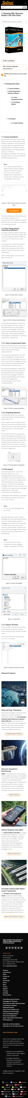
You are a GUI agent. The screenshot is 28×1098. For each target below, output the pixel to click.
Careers (5, 987)
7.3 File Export (11, 119)
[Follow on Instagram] (15, 948)
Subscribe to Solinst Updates (11, 1024)
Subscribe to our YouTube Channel (13, 1026)
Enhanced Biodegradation (10, 1014)
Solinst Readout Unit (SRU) (12, 830)
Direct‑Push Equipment (10, 1016)
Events (5, 982)
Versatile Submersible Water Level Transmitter (13, 890)
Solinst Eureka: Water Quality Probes (14, 1003)
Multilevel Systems (8, 1007)
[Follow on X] (18, 948)
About (4, 974)
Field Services (7, 972)
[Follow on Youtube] (21, 948)
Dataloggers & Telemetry (10, 1001)
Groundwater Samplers (10, 1005)
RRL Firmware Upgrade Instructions (10, 67)
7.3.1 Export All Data (17, 123)
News (4, 984)
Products (5, 970)
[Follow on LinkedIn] (6, 948)
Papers (5, 978)
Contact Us (6, 976)
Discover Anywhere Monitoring (9, 770)
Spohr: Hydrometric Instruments (12, 1018)
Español (5, 989)
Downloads (6, 980)
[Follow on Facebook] (9, 948)
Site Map (5, 993)
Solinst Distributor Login (10, 1032)
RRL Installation (9, 61)
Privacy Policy (7, 995)
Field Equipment (8, 1020)
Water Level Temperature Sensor (14, 916)
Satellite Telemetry (14, 795)
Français (5, 991)
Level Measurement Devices (11, 999)
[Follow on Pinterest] (12, 948)
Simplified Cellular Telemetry (14, 734)
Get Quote (14, 210)
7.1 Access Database (13, 88)
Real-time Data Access (14, 853)
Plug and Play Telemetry (11, 710)
